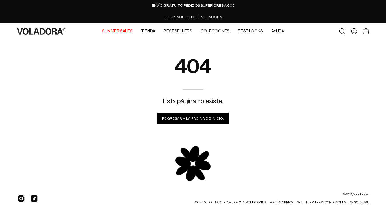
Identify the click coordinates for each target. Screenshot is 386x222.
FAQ (218, 202)
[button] (117, 31)
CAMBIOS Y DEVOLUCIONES (245, 202)
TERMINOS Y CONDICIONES (325, 202)
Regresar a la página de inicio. (193, 118)
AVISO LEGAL (359, 202)
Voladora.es (361, 194)
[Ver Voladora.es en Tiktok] (34, 198)
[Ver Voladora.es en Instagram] (21, 198)
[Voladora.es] (41, 31)
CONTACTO (203, 202)
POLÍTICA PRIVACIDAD (285, 202)
